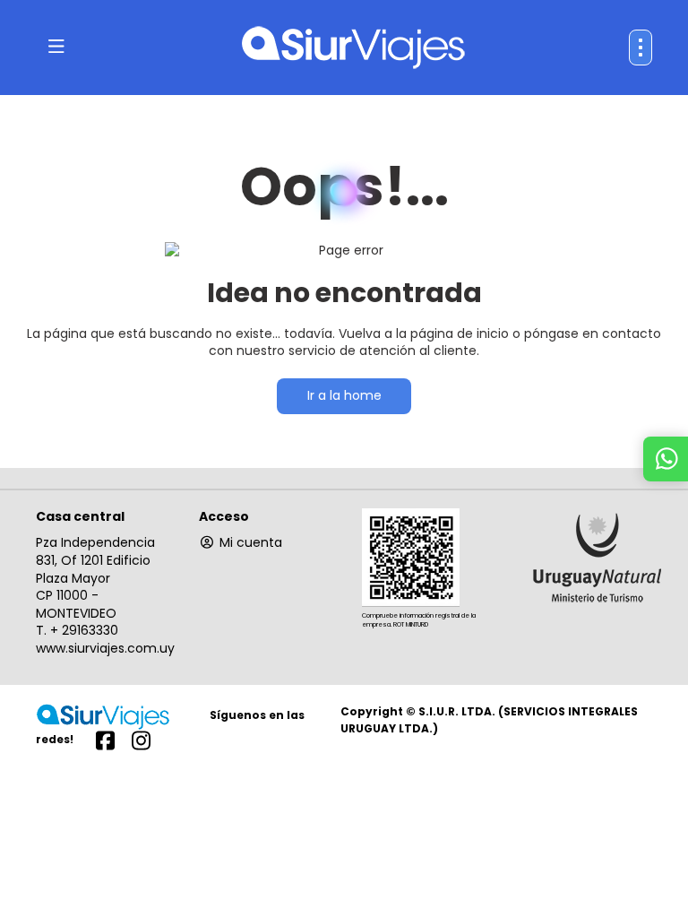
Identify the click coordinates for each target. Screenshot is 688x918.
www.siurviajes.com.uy (105, 648)
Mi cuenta (250, 542)
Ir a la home (344, 395)
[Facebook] (104, 739)
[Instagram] (140, 739)
